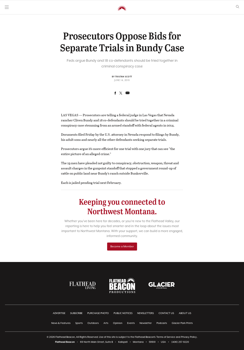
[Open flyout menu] (6, 7)
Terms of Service (165, 337)
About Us (185, 313)
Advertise (59, 313)
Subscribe (76, 313)
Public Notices (123, 313)
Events (131, 323)
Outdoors (93, 323)
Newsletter (146, 323)
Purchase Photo (98, 313)
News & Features (61, 323)
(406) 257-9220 (180, 342)
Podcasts (162, 323)
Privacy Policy (189, 337)
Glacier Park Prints (182, 323)
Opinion (117, 323)
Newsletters (145, 313)
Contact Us (166, 313)
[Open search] (237, 6)
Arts (106, 323)
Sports (79, 323)
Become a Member (122, 246)
